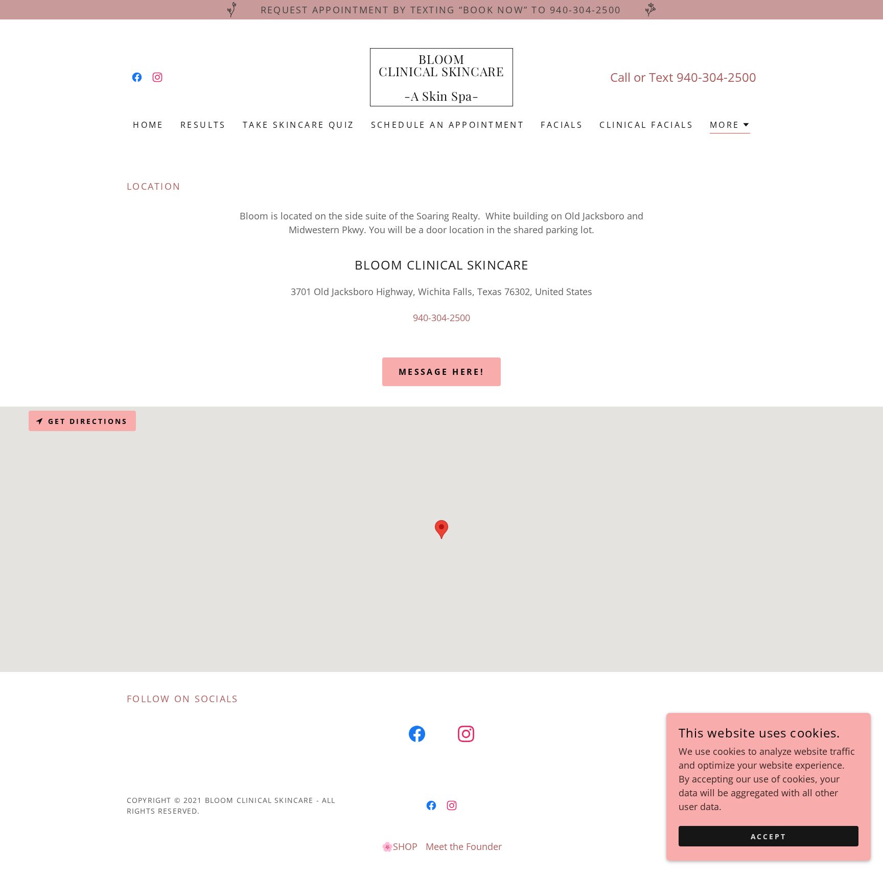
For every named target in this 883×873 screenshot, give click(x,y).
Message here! (442, 371)
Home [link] (148, 124)
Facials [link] (562, 124)
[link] (137, 77)
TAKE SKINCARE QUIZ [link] (299, 124)
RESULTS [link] (203, 124)
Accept (769, 836)
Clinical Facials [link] (646, 124)
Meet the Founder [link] (464, 846)
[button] (730, 126)
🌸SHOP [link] (399, 846)
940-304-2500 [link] (716, 77)
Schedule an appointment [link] (448, 124)
